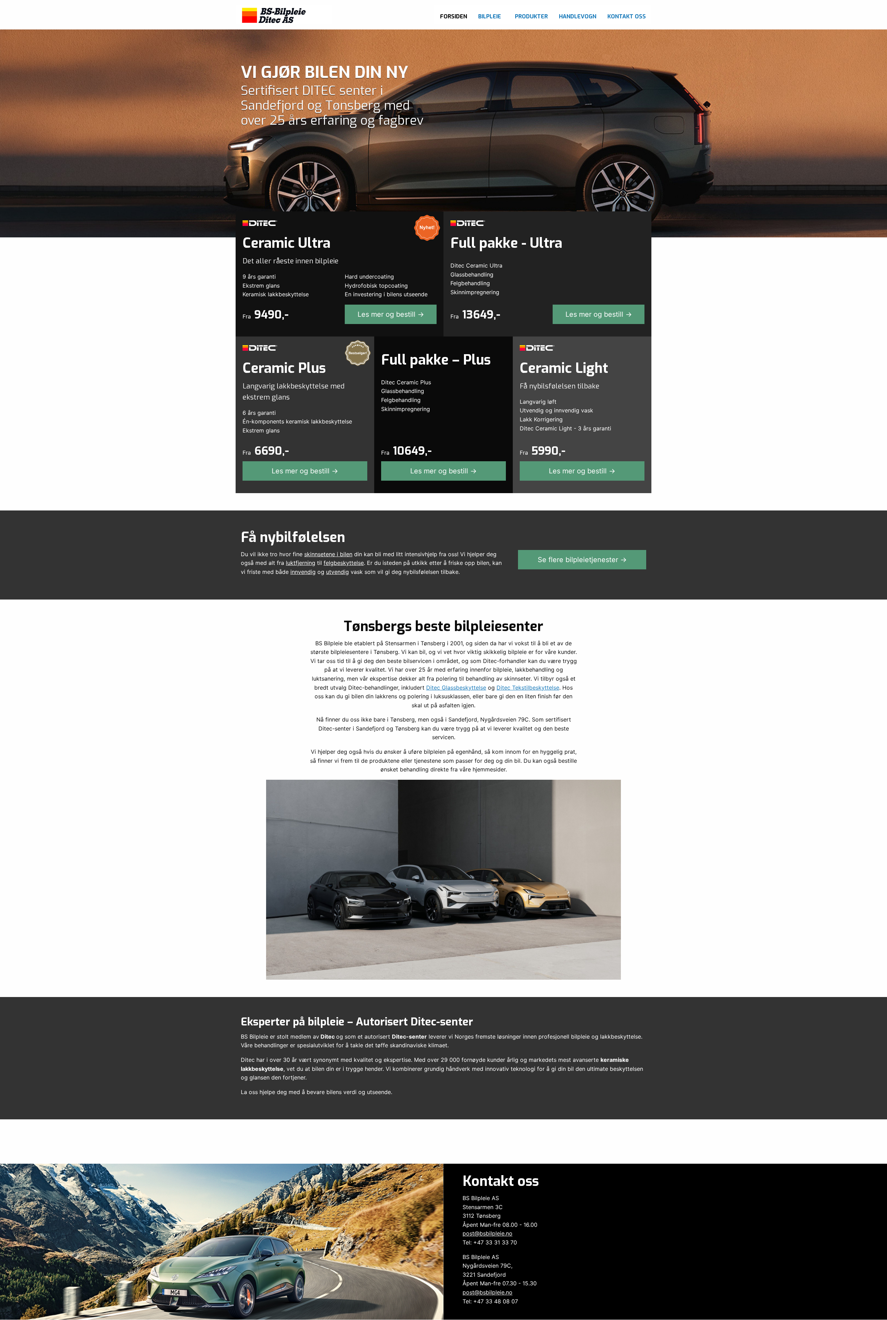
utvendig (337, 571)
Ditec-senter (409, 1036)
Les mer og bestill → (391, 314)
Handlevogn (577, 16)
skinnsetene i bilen (328, 554)
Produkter (531, 16)
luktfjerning (300, 562)
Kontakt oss (626, 16)
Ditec (327, 1036)
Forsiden (453, 16)
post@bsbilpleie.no (487, 1233)
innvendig (303, 571)
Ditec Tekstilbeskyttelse (528, 687)
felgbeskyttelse (344, 562)
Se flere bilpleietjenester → (582, 560)
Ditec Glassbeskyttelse (456, 687)
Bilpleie (489, 16)
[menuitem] (453, 14)
